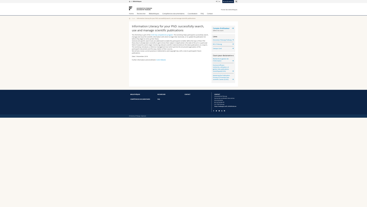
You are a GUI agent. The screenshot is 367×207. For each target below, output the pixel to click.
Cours (133, 18)
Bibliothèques (137, 1)
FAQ (202, 13)
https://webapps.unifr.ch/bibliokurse (225, 106)
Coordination (192, 13)
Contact (210, 13)
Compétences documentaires (173, 13)
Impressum (143, 116)
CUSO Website (161, 60)
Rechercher (141, 13)
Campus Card (217, 48)
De (219, 1)
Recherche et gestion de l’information (221, 60)
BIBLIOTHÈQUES (135, 94)
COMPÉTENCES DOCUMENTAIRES (140, 99)
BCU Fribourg (217, 44)
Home (131, 13)
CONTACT (187, 94)
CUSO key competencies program (162, 35)
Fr (216, 1)
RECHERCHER (161, 94)
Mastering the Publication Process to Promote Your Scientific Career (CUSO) (221, 77)
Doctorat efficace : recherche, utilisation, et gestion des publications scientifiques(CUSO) (221, 68)
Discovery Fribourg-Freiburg (222, 40)
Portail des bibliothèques (229, 10)
